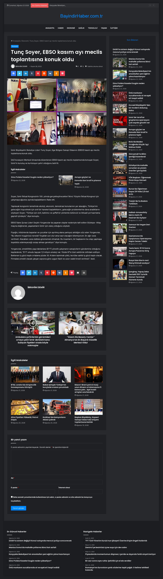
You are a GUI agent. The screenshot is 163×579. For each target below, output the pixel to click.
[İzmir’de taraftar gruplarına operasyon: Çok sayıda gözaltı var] (120, 121)
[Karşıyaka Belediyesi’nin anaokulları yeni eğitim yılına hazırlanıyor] (120, 74)
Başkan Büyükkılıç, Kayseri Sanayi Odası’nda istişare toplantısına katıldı (87, 419)
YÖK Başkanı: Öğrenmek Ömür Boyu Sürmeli (140, 178)
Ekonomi (71, 28)
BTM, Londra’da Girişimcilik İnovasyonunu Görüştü (23, 386)
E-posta (15, 487)
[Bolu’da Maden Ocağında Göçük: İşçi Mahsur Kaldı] (120, 145)
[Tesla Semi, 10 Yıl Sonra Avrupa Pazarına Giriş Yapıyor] (120, 251)
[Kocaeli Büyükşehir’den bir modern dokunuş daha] (120, 108)
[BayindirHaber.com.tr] (81, 16)
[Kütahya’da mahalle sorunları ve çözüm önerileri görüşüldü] (120, 169)
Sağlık (81, 28)
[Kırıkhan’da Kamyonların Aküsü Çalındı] (57, 407)
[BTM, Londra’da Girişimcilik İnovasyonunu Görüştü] (25, 374)
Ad (13, 478)
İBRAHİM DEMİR (21, 66)
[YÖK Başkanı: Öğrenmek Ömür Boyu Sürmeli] (120, 181)
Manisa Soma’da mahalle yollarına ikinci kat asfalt (139, 62)
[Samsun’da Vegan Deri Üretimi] (120, 228)
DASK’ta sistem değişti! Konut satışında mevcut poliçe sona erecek (131, 50)
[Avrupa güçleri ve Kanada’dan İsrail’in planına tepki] (66, 180)
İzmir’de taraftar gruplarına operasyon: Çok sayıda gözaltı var (139, 120)
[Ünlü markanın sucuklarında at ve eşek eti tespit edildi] (120, 96)
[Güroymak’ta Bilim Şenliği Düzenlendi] (120, 157)
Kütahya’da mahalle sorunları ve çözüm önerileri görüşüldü (138, 168)
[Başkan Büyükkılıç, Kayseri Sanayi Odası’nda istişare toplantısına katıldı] (89, 407)
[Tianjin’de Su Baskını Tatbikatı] (120, 204)
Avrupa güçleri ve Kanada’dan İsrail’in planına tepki (88, 180)
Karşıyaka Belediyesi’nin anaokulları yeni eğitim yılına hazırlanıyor (75, 5)
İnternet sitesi (64, 487)
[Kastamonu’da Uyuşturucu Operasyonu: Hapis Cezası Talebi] (120, 239)
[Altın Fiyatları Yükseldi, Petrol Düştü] (25, 407)
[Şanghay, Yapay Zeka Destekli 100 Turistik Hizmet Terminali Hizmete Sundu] (120, 275)
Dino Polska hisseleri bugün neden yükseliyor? (32, 177)
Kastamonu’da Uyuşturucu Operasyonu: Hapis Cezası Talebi (140, 239)
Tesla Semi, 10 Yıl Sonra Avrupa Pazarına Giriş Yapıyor (139, 251)
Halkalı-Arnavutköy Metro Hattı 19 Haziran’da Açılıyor (138, 215)
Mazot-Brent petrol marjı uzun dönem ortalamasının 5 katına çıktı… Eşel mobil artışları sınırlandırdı (88, 388)
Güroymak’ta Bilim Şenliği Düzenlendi (137, 155)
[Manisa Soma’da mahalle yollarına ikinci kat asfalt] (120, 62)
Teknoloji (92, 28)
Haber (60, 28)
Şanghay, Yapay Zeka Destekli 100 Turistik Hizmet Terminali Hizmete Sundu (139, 275)
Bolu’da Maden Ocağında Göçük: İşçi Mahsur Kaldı (139, 144)
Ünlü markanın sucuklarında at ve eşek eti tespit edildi (140, 96)
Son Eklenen (132, 40)
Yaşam (104, 28)
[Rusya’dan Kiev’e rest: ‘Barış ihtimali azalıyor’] (120, 264)
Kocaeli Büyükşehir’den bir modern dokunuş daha (139, 108)
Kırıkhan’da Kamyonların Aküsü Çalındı (54, 418)
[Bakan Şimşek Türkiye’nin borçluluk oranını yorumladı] (57, 374)
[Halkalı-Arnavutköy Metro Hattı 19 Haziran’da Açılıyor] (120, 216)
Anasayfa (49, 28)
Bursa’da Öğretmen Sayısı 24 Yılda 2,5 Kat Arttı (139, 191)
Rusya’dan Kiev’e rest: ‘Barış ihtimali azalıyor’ (139, 261)
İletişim (114, 28)
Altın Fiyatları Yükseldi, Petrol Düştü (24, 418)
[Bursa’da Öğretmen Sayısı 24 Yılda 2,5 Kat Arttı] (120, 192)
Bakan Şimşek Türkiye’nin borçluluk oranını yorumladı (56, 386)
